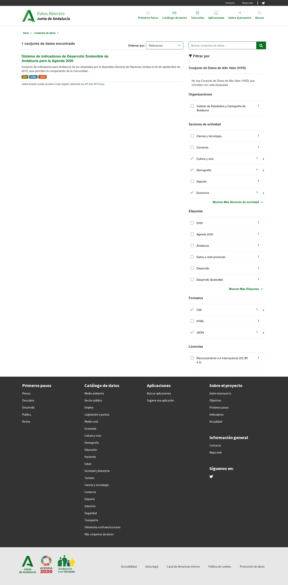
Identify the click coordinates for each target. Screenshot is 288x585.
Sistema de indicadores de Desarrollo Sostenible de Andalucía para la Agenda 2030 (65, 58)
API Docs (98, 84)
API (86, 84)
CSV (25, 76)
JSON (42, 76)
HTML (33, 76)
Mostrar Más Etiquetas (244, 289)
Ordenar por (136, 45)
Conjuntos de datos (45, 33)
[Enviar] (261, 45)
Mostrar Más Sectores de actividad (236, 202)
